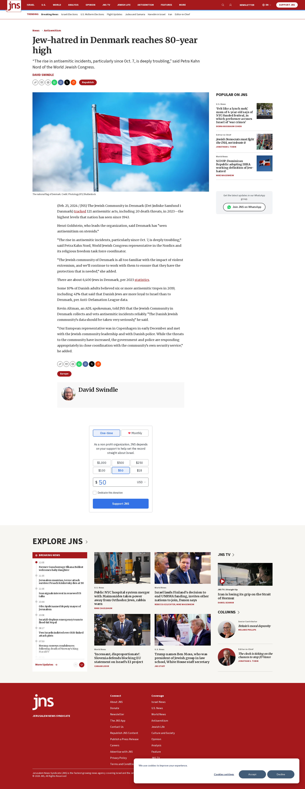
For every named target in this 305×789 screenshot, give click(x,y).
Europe (64, 374)
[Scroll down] (81, 664)
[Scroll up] (75, 664)
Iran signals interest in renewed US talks (60, 595)
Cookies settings (224, 774)
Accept (252, 774)
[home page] (14, 6)
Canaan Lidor (101, 666)
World (57, 5)
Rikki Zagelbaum (103, 608)
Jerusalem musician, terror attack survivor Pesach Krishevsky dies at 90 (61, 582)
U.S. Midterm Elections (92, 14)
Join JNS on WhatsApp (247, 206)
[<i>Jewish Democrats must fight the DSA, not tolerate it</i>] (265, 142)
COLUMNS (227, 612)
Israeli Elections (69, 14)
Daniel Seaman (226, 602)
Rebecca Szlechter (165, 604)
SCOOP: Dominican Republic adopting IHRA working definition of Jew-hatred (234, 166)
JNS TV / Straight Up (228, 589)
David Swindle (43, 75)
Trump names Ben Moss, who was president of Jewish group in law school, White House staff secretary (182, 658)
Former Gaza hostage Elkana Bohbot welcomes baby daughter (61, 568)
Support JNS (287, 5)
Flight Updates (114, 14)
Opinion (90, 5)
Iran (170, 14)
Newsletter (247, 5)
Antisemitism (145, 5)
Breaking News (49, 555)
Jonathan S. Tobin (226, 146)
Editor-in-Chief (182, 14)
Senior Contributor (247, 621)
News (36, 30)
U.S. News (221, 104)
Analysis (73, 5)
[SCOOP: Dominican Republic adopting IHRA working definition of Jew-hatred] (265, 163)
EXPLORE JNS (58, 541)
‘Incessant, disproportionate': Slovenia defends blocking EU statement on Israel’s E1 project (118, 658)
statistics (142, 280)
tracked (80, 211)
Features (166, 5)
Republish (88, 82)
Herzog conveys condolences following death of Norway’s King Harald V (58, 648)
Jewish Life (123, 5)
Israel (30, 5)
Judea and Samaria (135, 14)
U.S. (43, 5)
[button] (48, 82)
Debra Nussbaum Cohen (229, 126)
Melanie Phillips (247, 629)
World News (222, 156)
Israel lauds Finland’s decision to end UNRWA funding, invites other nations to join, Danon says (182, 596)
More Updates (44, 664)
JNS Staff (160, 666)
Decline (281, 774)
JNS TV (106, 5)
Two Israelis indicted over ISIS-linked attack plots (61, 634)
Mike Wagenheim (225, 175)
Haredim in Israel (156, 14)
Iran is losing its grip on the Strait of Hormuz (244, 596)
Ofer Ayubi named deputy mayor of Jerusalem (60, 608)
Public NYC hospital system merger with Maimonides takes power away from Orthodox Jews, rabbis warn (122, 598)
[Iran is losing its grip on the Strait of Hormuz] (245, 574)
